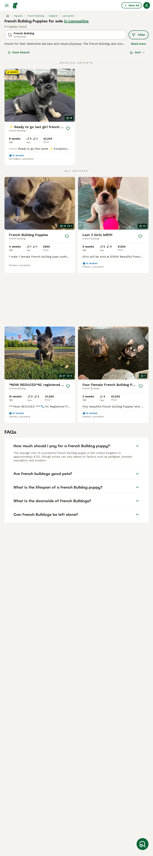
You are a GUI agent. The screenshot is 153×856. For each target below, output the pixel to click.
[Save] (68, 128)
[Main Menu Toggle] (6, 5)
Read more (138, 43)
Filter (141, 35)
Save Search (20, 52)
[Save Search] (143, 844)
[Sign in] (146, 5)
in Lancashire (76, 21)
